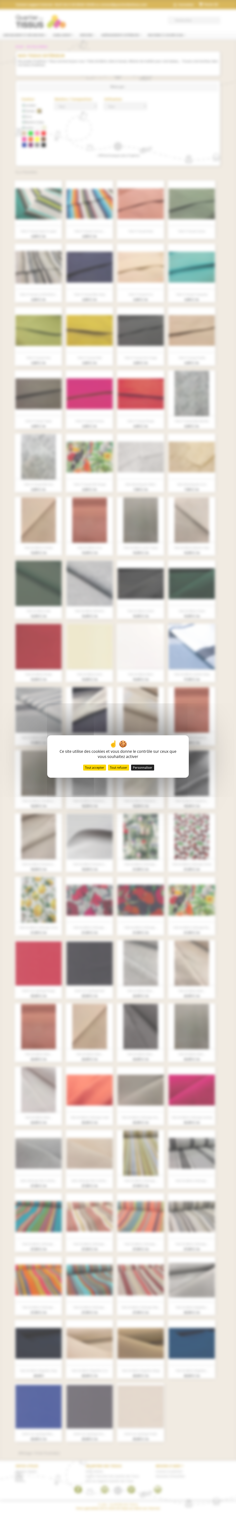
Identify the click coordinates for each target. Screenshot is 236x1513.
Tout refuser (118, 768)
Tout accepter (94, 768)
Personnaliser (142, 768)
